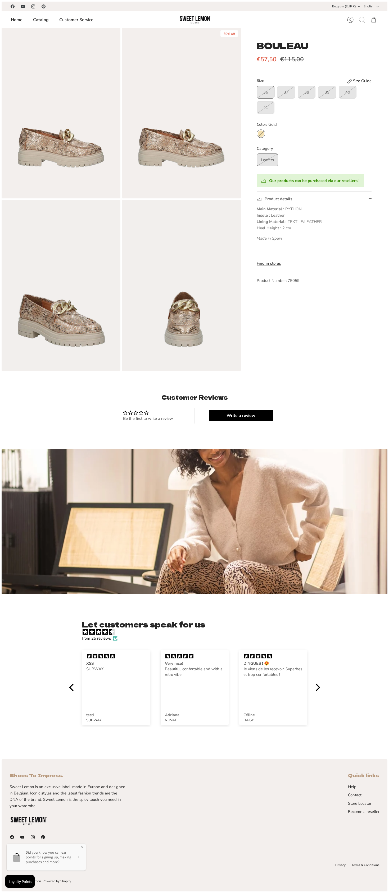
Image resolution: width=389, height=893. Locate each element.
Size (260, 80)
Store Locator (359, 803)
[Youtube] (23, 6)
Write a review (241, 415)
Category (265, 148)
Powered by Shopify (57, 881)
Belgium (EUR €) (344, 6)
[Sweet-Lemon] (195, 20)
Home (16, 20)
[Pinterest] (43, 6)
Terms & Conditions (365, 865)
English (369, 6)
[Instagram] (33, 6)
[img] (197, 632)
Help (352, 786)
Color (267, 124)
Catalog (41, 20)
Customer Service (76, 20)
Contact (354, 795)
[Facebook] (12, 6)
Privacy (340, 865)
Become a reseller (363, 811)
